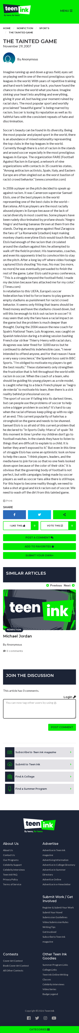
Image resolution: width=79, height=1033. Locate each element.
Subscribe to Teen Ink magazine (54, 939)
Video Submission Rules (55, 922)
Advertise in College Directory (59, 864)
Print (8, 500)
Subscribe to (35, 752)
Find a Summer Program (31, 788)
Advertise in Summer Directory (54, 872)
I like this (23, 525)
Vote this (60, 525)
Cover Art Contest (13, 960)
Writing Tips (49, 927)
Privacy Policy (10, 879)
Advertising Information (55, 859)
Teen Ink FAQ (10, 874)
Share (8, 507)
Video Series (49, 989)
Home (7, 28)
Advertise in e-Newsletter (57, 884)
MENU (65, 11)
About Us (8, 850)
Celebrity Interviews (14, 869)
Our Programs (11, 859)
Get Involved (49, 931)
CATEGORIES (38, 1029)
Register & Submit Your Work (58, 907)
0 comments (14, 650)
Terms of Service (12, 884)
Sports (44, 28)
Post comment (62, 727)
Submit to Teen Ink (27, 764)
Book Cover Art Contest (16, 965)
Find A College (24, 776)
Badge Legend (50, 994)
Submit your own (39, 555)
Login (68, 697)
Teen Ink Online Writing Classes (55, 977)
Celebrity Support (12, 864)
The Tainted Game (21, 32)
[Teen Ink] (19, 10)
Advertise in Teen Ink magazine (54, 853)
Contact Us (9, 855)
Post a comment (38, 537)
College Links (50, 969)
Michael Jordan (17, 636)
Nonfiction (25, 28)
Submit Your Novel (52, 912)
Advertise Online (52, 879)
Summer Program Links (55, 964)
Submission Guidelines (55, 917)
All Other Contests (13, 970)
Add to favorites (38, 546)
